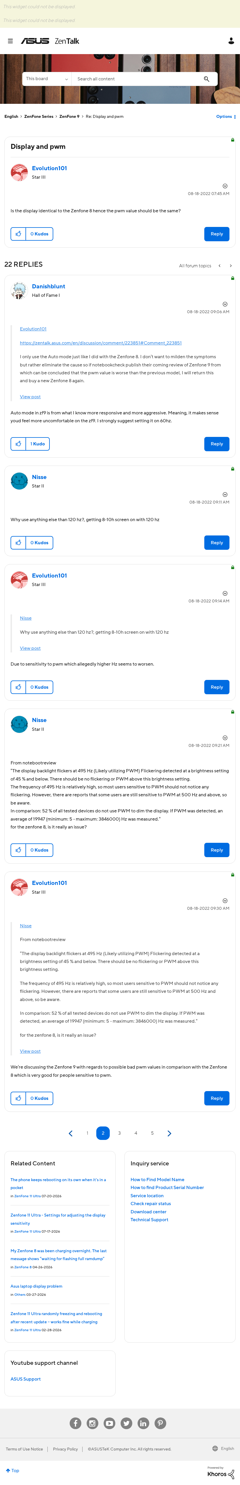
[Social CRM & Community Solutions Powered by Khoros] (221, 1473)
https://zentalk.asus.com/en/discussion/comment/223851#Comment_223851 (101, 343)
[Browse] (13, 41)
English (11, 116)
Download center (149, 1212)
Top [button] (15, 1471)
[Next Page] (168, 1133)
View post (30, 397)
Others (19, 1295)
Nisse (26, 618)
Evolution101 (33, 329)
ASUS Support (26, 1379)
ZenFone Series (38, 116)
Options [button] (224, 116)
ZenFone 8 (23, 1267)
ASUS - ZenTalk (50, 41)
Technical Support (149, 1220)
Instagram (92, 1417)
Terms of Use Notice (24, 1449)
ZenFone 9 (69, 116)
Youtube (109, 1417)
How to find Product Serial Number (167, 1188)
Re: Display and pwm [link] (105, 116)
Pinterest (160, 1417)
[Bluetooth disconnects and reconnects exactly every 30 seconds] (220, 266)
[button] (18, 234)
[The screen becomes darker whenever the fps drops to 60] (230, 266)
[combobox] (144, 79)
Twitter (126, 1417)
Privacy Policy (65, 1449)
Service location (147, 1196)
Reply (217, 234)
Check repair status (151, 1204)
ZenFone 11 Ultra (27, 1196)
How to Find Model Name (157, 1180)
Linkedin (143, 1417)
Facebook (75, 1417)
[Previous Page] (71, 1133)
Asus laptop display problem (36, 1286)
